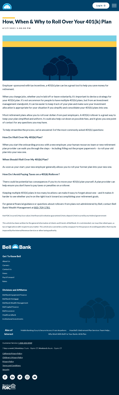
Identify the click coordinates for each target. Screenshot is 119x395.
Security (5, 369)
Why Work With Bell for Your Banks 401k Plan (67, 334)
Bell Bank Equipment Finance (14, 295)
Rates (4, 281)
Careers (5, 265)
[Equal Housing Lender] (13, 386)
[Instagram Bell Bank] (27, 377)
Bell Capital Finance (10, 307)
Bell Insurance (8, 311)
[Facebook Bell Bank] (4, 377)
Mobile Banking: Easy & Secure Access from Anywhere (43, 330)
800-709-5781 (42, 207)
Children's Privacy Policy (12, 357)
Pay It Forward (8, 277)
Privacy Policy (8, 361)
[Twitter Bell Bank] (19, 377)
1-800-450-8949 (25, 343)
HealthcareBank (9, 315)
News (4, 273)
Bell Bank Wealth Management (15, 303)
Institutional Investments (12, 319)
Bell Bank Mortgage (10, 299)
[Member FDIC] (6, 386)
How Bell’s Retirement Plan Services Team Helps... (90, 330)
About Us (6, 261)
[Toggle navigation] (114, 5)
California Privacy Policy (12, 353)
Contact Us (7, 269)
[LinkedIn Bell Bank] (12, 377)
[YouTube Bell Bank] (34, 377)
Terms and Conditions (11, 365)
